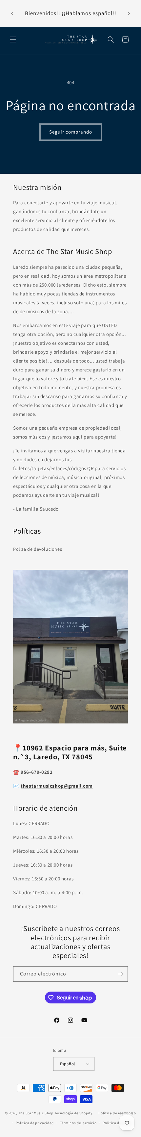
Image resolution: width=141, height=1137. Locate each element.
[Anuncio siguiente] (129, 13)
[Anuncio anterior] (12, 13)
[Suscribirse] (120, 974)
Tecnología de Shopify (73, 1112)
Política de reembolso (117, 1113)
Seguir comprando (70, 132)
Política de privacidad (35, 1123)
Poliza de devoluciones (37, 549)
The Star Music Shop (35, 1112)
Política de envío (117, 1123)
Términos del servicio (78, 1123)
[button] (13, 39)
